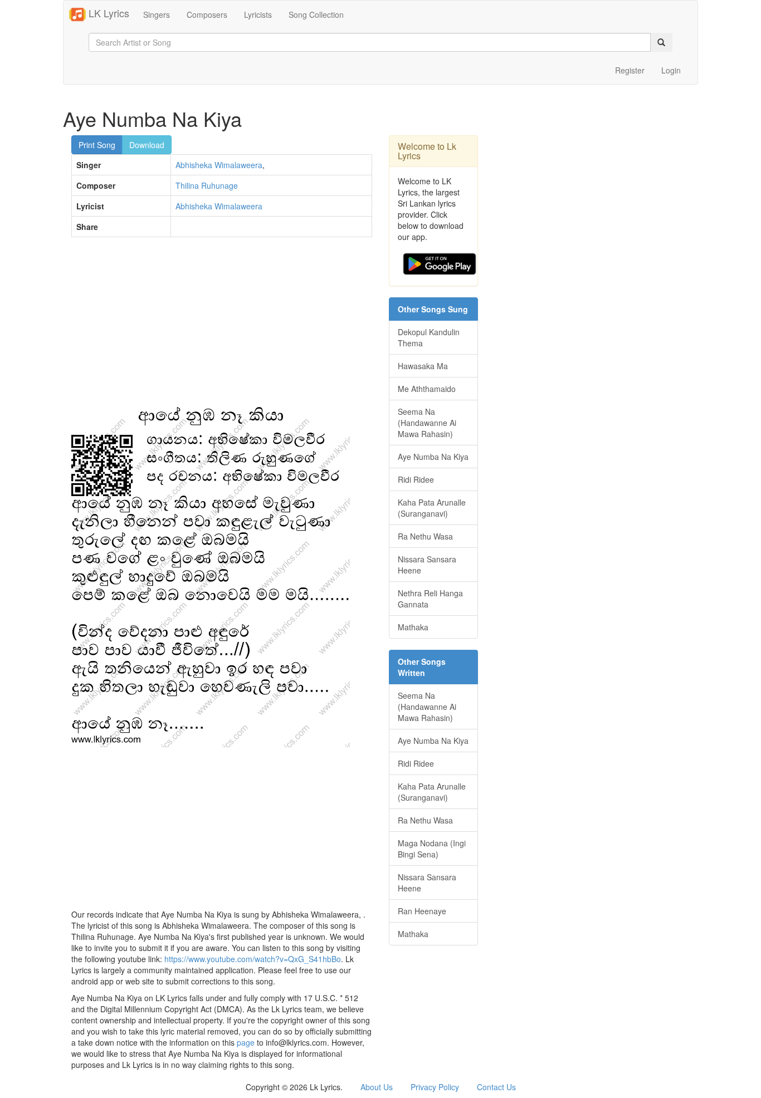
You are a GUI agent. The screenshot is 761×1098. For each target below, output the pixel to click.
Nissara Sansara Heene (427, 564)
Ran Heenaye (422, 910)
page (246, 1042)
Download (146, 144)
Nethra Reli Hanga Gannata (430, 598)
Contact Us (496, 1086)
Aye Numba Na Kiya (433, 456)
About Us (376, 1086)
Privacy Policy (435, 1086)
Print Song (97, 144)
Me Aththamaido (427, 388)
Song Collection (316, 14)
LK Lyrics (107, 13)
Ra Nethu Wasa (425, 536)
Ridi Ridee (416, 479)
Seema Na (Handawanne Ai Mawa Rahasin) (427, 422)
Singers (156, 14)
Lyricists (258, 14)
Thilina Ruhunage (206, 185)
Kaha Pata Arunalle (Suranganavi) (432, 508)
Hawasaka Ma (423, 365)
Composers (207, 14)
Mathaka (413, 627)
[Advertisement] (221, 326)
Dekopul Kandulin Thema (429, 337)
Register (630, 70)
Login (671, 70)
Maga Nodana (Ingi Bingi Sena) (432, 848)
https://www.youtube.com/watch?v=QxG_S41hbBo (252, 958)
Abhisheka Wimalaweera (218, 164)
